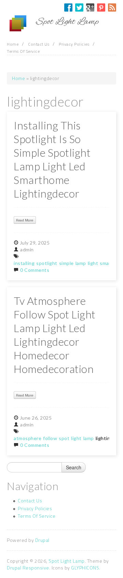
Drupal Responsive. (28, 567)
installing (24, 263)
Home (12, 44)
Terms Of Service (23, 51)
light (93, 263)
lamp (81, 263)
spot (64, 438)
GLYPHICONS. (85, 567)
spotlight (46, 263)
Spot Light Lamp (67, 560)
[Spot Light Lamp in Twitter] (79, 7)
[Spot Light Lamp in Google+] (90, 7)
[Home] (21, 23)
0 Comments (34, 270)
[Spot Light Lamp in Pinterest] (101, 7)
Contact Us (38, 44)
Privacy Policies (74, 44)
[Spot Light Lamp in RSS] (112, 7)
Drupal (42, 540)
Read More (24, 220)
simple (66, 263)
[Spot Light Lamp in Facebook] (68, 7)
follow (50, 438)
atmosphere (27, 438)
